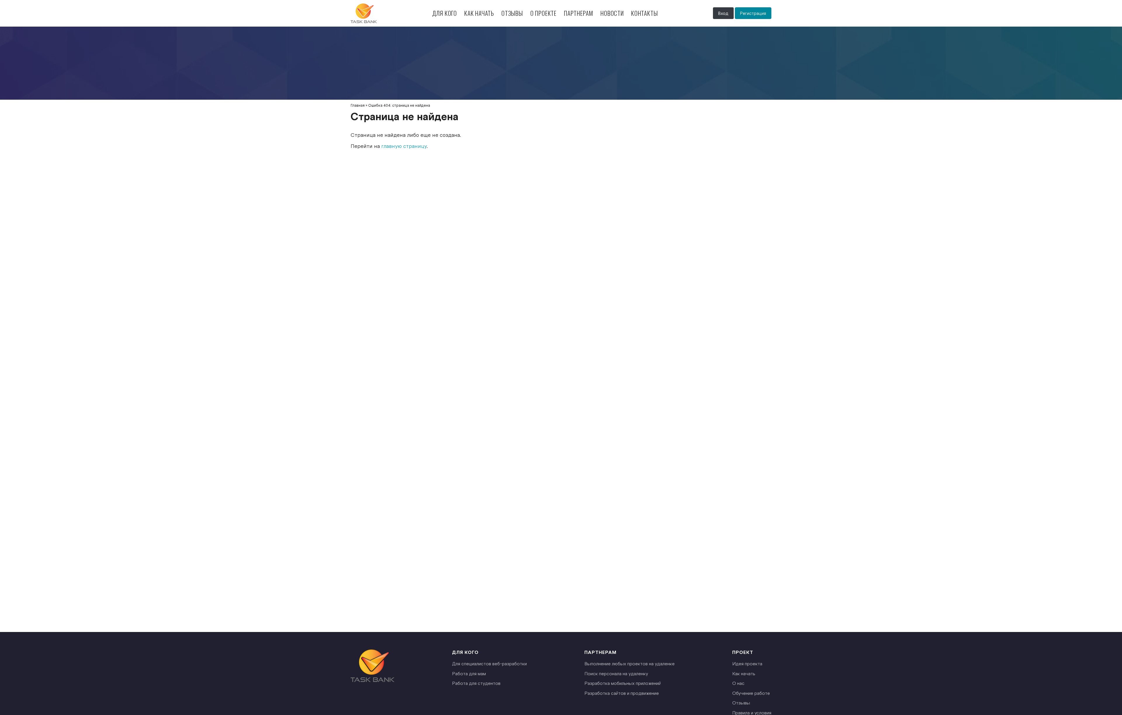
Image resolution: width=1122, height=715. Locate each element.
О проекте (543, 13)
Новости (612, 13)
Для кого (444, 13)
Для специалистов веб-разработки (489, 663)
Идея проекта (747, 663)
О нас (738, 683)
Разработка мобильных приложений (622, 683)
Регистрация (753, 13)
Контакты (644, 13)
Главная (358, 105)
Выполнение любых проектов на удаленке (629, 663)
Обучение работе (751, 693)
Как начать (479, 13)
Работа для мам (469, 673)
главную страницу (404, 145)
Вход (723, 13)
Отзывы (512, 13)
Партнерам (578, 13)
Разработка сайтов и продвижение (621, 693)
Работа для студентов (476, 683)
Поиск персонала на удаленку (616, 673)
